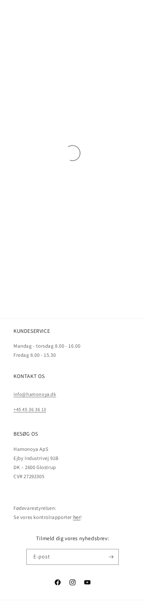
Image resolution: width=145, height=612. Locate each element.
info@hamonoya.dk (34, 394)
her (77, 517)
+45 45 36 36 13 (29, 409)
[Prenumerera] (111, 557)
